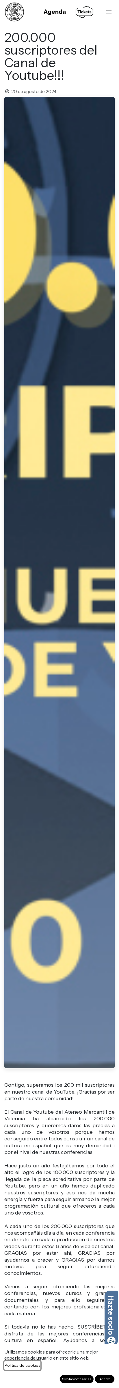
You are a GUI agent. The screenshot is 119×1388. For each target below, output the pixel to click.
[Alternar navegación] (109, 12)
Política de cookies (22, 1365)
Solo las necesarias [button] (76, 1379)
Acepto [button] (104, 1379)
